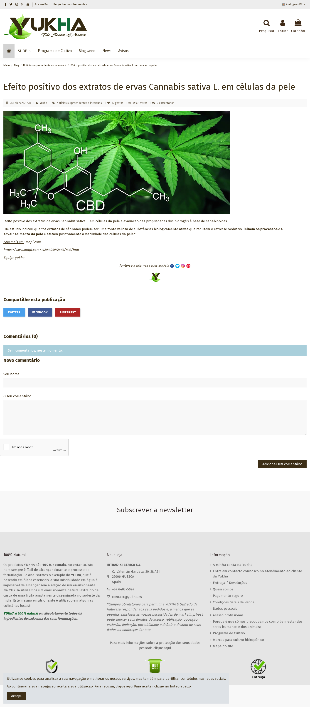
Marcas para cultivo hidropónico (238, 640)
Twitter (14, 312)
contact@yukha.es (127, 597)
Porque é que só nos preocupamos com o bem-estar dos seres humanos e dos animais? (258, 624)
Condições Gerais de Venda (234, 602)
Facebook (40, 312)
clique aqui (124, 686)
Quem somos (223, 589)
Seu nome (11, 374)
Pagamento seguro (228, 596)
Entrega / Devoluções (230, 583)
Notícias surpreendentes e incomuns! (80, 103)
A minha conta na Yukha (233, 565)
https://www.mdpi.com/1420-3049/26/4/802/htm (41, 250)
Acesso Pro (42, 4)
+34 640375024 (123, 589)
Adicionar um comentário (282, 464)
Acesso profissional (228, 615)
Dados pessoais (225, 609)
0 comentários (165, 103)
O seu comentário (17, 396)
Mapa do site (223, 646)
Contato (144, 630)
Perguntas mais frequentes (70, 4)
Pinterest (68, 312)
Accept (16, 696)
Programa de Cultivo (229, 633)
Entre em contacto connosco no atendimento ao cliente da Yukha (257, 573)
